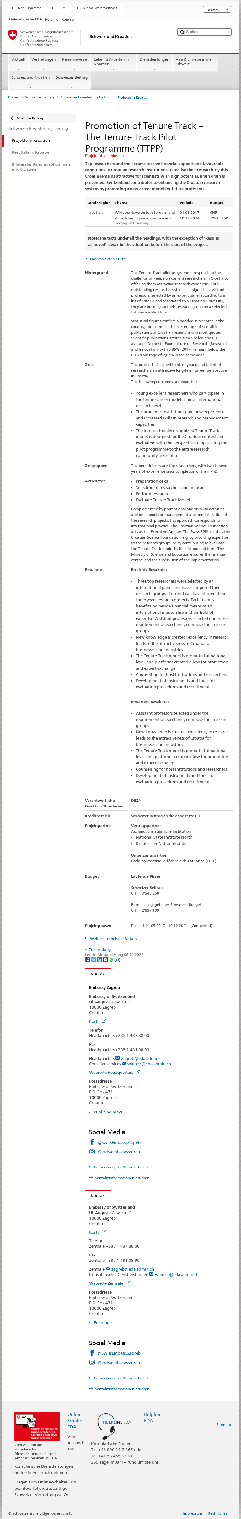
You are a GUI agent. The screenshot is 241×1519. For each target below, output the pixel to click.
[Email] (117, 959)
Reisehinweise (74, 59)
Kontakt (95, 973)
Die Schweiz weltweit (100, 8)
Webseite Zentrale (106, 1283)
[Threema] (106, 959)
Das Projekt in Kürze (107, 259)
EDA (61, 8)
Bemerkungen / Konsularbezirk (121, 1167)
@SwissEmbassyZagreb (119, 1142)
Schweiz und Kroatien (31, 77)
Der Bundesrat (29, 8)
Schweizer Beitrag (72, 77)
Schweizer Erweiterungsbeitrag (86, 97)
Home (13, 97)
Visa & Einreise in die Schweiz (194, 61)
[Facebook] (88, 959)
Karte (94, 1021)
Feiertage (103, 1322)
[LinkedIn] (100, 959)
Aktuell (18, 59)
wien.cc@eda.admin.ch (149, 1063)
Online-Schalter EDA (75, 1420)
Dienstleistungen (154, 59)
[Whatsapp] (112, 959)
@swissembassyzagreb (119, 1151)
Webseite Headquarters (111, 1072)
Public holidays (108, 1111)
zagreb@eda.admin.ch (142, 1058)
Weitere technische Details (113, 938)
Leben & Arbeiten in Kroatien (111, 61)
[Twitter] (94, 959)
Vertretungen (43, 59)
